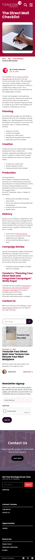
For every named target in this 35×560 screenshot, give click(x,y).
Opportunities (8, 523)
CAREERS (4, 528)
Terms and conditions (10, 547)
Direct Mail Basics (18, 59)
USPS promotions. (21, 234)
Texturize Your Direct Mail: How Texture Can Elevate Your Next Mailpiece (15, 355)
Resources (6, 539)
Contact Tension (9, 504)
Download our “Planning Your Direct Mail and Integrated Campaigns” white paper (16, 288)
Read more (27, 372)
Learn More (18, 458)
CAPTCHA (5, 406)
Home (4, 59)
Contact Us (6, 512)
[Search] (29, 321)
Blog (9, 59)
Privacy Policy (7, 544)
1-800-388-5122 (6, 509)
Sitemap (4, 550)
